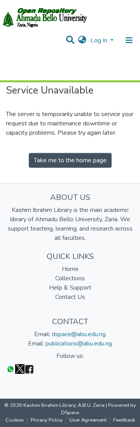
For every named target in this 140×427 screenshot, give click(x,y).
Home (70, 269)
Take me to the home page (70, 160)
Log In (100, 40)
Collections (70, 278)
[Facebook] (29, 368)
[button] (82, 40)
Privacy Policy (47, 420)
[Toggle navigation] (129, 40)
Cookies (14, 420)
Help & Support (70, 287)
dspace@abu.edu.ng (79, 334)
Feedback (124, 420)
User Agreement (88, 420)
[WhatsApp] (10, 368)
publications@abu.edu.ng (79, 343)
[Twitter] (19, 368)
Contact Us (70, 297)
